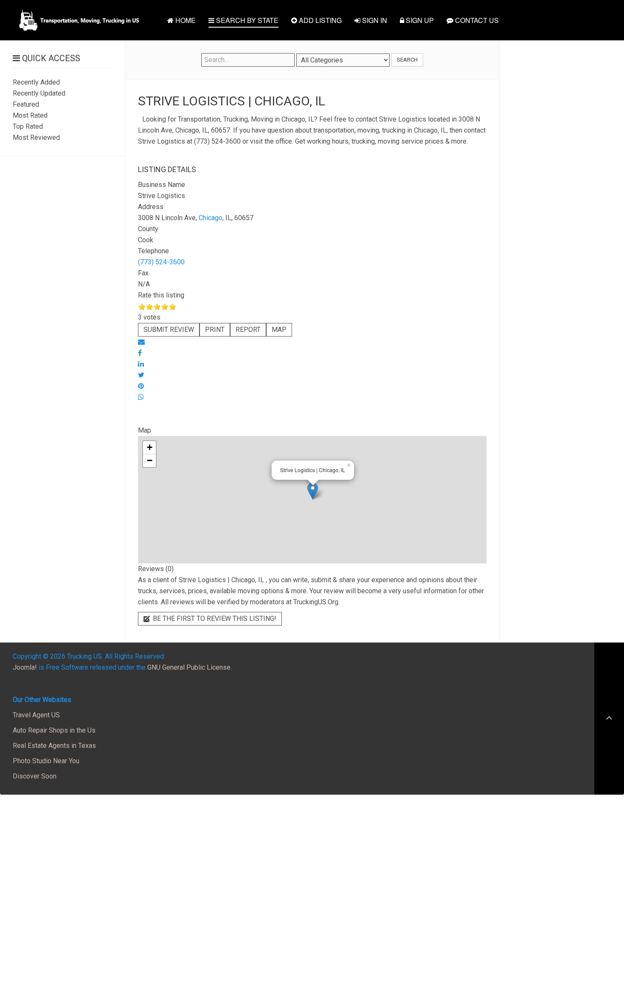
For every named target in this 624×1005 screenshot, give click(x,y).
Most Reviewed (36, 137)
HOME (185, 20)
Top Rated (28, 126)
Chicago (210, 218)
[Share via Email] (141, 342)
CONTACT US (476, 20)
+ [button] (149, 447)
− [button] (149, 460)
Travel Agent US (36, 715)
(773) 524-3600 (161, 262)
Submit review (168, 330)
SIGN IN (373, 20)
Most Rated (30, 115)
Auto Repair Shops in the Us (54, 730)
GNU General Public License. (189, 667)
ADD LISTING (319, 20)
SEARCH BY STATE (246, 20)
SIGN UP (419, 20)
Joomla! (25, 667)
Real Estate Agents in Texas (54, 746)
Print (215, 330)
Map (279, 330)
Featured (26, 104)
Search (407, 60)
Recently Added (36, 82)
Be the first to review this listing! (213, 618)
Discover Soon (34, 776)
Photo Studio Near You (46, 761)
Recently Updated (39, 93)
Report (248, 330)
